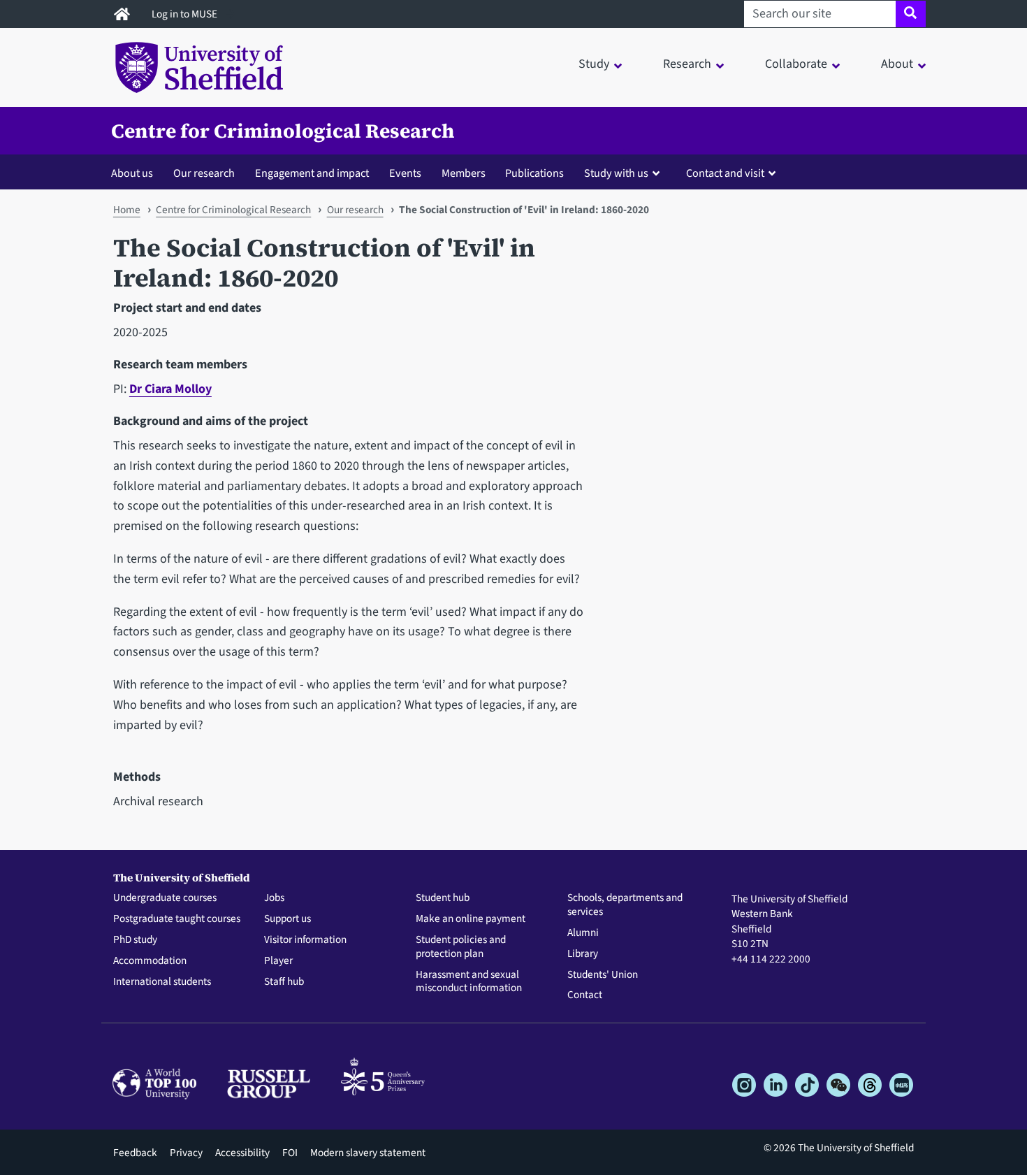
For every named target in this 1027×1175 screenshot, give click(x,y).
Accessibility (242, 1152)
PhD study (135, 940)
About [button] (897, 64)
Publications (534, 173)
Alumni (583, 933)
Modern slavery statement (367, 1152)
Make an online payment (470, 919)
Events (405, 173)
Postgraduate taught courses (176, 919)
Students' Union (602, 975)
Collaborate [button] (796, 64)
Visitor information (305, 940)
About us (132, 173)
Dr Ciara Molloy (170, 389)
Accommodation (150, 961)
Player (278, 961)
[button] (625, 172)
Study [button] (593, 64)
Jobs (274, 898)
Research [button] (687, 64)
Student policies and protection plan (461, 947)
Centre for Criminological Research (282, 130)
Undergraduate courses (165, 898)
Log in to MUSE (185, 14)
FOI (290, 1152)
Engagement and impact (312, 173)
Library (582, 954)
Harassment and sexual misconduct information (469, 982)
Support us (287, 919)
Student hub (442, 898)
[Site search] (911, 14)
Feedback (135, 1152)
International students (162, 982)
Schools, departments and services (625, 905)
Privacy (186, 1152)
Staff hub (284, 982)
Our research (204, 173)
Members (464, 173)
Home (126, 209)
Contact (584, 995)
